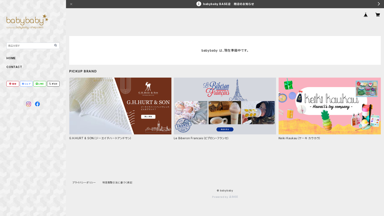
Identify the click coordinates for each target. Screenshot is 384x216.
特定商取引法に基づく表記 (117, 182)
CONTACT (14, 67)
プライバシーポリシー (84, 182)
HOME (11, 58)
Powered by (220, 196)
